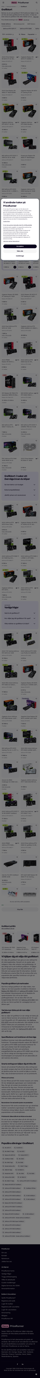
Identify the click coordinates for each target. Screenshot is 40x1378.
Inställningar (20, 256)
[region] (20, 229)
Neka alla (20, 251)
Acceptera (19, 246)
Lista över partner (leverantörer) (11, 241)
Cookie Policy (6, 221)
